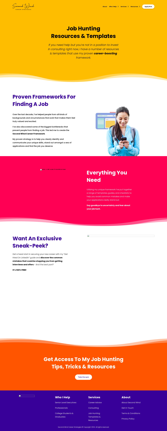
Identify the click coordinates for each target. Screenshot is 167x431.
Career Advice (95, 402)
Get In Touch (128, 408)
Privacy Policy (128, 418)
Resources (134, 7)
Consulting (93, 408)
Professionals (61, 408)
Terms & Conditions (131, 413)
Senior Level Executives (65, 402)
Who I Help (113, 7)
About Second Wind (131, 402)
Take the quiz (83, 377)
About (105, 7)
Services (124, 7)
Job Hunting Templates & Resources (94, 417)
